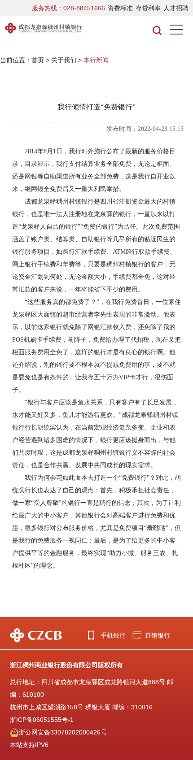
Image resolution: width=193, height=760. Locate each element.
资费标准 (120, 8)
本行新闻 (96, 60)
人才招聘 (176, 8)
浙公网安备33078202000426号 (63, 732)
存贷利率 (148, 8)
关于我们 (63, 60)
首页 (37, 60)
